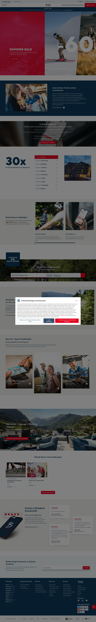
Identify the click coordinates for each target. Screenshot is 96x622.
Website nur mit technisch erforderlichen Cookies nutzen (30, 320)
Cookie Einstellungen (49, 320)
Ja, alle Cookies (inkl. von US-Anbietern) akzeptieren (66, 320)
